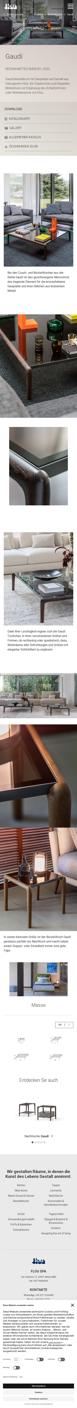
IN (70, 1024)
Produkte (38, 14)
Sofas (21, 1213)
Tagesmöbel (56, 1213)
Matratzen (21, 1190)
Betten (21, 1185)
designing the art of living (56, 1233)
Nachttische (36, 1136)
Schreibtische (21, 1229)
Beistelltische (55, 14)
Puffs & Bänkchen (21, 1224)
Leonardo (55, 1190)
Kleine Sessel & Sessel (21, 1195)
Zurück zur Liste (15, 14)
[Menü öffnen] (70, 6)
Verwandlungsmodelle (21, 1219)
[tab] (32, 1142)
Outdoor (56, 1228)
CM (61, 1024)
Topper (56, 1185)
